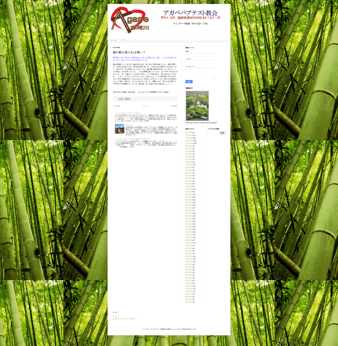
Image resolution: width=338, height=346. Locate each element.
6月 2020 (189, 216)
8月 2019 (189, 240)
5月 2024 (189, 176)
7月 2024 (189, 170)
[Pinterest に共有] (129, 98)
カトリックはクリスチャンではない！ (128, 113)
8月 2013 (189, 264)
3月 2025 (189, 157)
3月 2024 (189, 181)
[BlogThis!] (122, 98)
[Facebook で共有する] (127, 98)
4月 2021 (189, 200)
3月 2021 (189, 202)
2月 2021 (189, 205)
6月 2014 (189, 248)
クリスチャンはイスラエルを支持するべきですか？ (133, 139)
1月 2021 (189, 208)
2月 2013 (189, 280)
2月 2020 (189, 227)
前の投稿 (174, 106)
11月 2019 (189, 235)
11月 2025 (189, 143)
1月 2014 (189, 253)
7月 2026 (189, 133)
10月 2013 (189, 262)
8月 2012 (189, 297)
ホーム (113, 40)
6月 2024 (189, 173)
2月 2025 (189, 159)
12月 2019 (189, 232)
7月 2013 (189, 267)
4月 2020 (189, 221)
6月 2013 (189, 270)
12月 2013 (189, 256)
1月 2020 (189, 229)
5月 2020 (189, 219)
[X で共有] (124, 98)
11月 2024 (189, 165)
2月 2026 (189, 135)
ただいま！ (130, 125)
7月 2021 (189, 192)
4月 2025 (189, 154)
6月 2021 (189, 194)
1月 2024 (189, 186)
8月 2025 (189, 149)
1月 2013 (189, 283)
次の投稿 (117, 106)
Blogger (193, 329)
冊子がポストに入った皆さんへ (126, 319)
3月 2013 (189, 278)
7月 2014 (189, 245)
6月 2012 (189, 302)
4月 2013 (189, 275)
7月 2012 (189, 299)
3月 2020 (189, 224)
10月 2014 (189, 243)
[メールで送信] (119, 98)
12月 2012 (189, 286)
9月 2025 (189, 146)
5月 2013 (189, 272)
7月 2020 (189, 213)
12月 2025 (189, 141)
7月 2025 (189, 151)
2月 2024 (189, 184)
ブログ (123, 40)
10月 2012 (189, 291)
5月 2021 (189, 197)
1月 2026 (189, 138)
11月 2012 (189, 288)
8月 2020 (189, 211)
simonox (174, 329)
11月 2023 (189, 189)
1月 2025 (189, 162)
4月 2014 (189, 251)
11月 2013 (189, 259)
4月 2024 (189, 178)
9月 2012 (189, 294)
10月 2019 (189, 237)
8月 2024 (189, 168)
